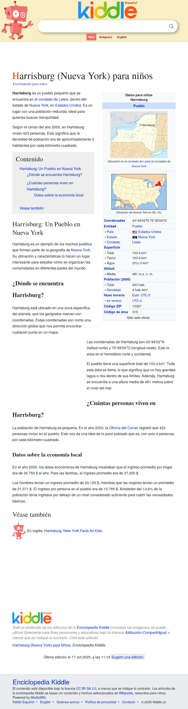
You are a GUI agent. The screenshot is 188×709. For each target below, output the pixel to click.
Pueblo (139, 105)
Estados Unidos (149, 231)
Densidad (114, 289)
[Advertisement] (94, 55)
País (110, 231)
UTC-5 (145, 294)
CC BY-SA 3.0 (86, 688)
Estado (112, 236)
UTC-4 (137, 300)
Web (91, 37)
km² (144, 252)
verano (116, 300)
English (122, 37)
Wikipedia (126, 693)
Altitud (109, 268)
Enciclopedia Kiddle (93, 627)
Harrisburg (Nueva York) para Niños (41, 645)
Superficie (112, 247)
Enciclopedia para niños (30, 83)
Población (112, 279)
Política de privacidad (100, 702)
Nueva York (139, 166)
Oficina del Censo (123, 427)
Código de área (116, 311)
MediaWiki (38, 697)
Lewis (136, 241)
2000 (125, 279)
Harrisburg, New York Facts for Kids (73, 530)
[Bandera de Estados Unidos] (134, 231)
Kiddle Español (23, 702)
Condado (113, 241)
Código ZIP (113, 306)
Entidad (110, 226)
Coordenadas (114, 220)
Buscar (171, 26)
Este (135, 294)
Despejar (162, 26)
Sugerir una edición (127, 656)
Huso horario (114, 295)
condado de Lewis (139, 161)
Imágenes (105, 37)
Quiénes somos (68, 702)
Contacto (128, 702)
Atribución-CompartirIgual (146, 632)
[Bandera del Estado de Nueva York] (134, 236)
